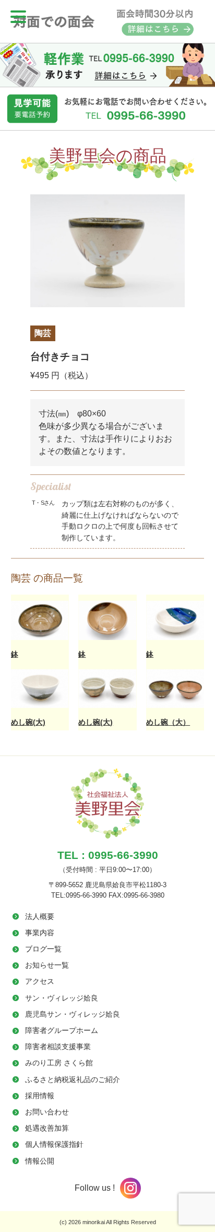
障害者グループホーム (61, 1030)
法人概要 (39, 916)
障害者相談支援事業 (58, 1046)
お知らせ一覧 (47, 965)
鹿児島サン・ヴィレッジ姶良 (72, 1014)
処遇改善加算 (47, 1128)
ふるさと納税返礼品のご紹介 (72, 1079)
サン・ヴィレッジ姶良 (61, 998)
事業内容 (39, 932)
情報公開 (39, 1161)
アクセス (39, 981)
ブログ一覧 (43, 949)
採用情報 (39, 1095)
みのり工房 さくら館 (59, 1063)
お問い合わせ (47, 1112)
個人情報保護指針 (54, 1144)
